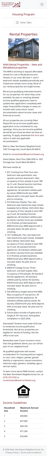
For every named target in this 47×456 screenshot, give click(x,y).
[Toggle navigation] (41, 4)
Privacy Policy (12, 452)
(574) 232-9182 (10, 377)
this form (35, 135)
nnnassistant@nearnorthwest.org (28, 154)
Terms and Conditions (31, 452)
